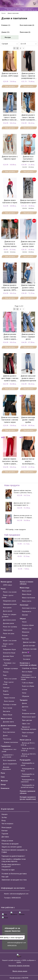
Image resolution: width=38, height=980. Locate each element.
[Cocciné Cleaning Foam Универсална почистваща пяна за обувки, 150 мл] (8, 555)
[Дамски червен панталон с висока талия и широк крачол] (9, 446)
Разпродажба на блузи (27, 770)
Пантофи (25, 639)
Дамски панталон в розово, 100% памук (9, 75)
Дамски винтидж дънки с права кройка (28, 420)
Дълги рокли (7, 611)
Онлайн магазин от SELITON (19, 978)
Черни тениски (9, 698)
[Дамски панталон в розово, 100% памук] (9, 61)
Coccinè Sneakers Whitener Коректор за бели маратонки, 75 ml (23, 540)
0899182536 (16, 898)
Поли (3, 773)
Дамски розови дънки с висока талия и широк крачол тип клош (10, 336)
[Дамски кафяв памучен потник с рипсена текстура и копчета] (8, 494)
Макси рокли (26, 591)
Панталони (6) (25, 32)
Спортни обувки (28, 625)
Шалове (25, 615)
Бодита (5, 691)
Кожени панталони (11, 742)
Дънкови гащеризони (6, 768)
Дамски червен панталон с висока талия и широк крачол (10, 461)
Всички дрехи (6, 582)
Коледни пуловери (11, 668)
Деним (24, 703)
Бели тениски (9, 701)
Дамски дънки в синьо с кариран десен (28, 336)
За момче (26, 659)
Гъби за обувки (27, 683)
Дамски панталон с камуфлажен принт (28, 201)
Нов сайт (5, 877)
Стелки (24, 689)
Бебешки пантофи (30, 649)
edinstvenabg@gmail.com (19, 894)
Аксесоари (24, 605)
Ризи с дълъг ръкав (8, 683)
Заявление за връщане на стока (14, 880)
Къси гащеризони (9, 760)
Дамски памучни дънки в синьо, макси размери (28, 287)
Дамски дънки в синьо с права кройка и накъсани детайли (10, 117)
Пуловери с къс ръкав (9, 664)
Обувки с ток (26, 628)
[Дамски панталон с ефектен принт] (9, 144)
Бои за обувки (27, 671)
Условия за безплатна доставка (14, 873)
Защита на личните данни (12, 847)
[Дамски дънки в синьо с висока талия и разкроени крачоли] (28, 102)
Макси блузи (7, 715)
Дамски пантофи (29, 642)
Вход (3, 820)
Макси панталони (28, 597)
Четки (24, 693)
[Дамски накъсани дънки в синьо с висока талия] (28, 229)
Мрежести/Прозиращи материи (28, 728)
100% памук (7, 585)
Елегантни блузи (9, 653)
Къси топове (7, 708)
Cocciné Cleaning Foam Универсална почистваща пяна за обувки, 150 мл (23, 553)
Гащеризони (6, 746)
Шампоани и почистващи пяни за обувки (28, 677)
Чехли (24, 622)
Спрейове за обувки (29, 668)
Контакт (5, 830)
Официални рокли (10, 604)
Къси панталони (9, 732)
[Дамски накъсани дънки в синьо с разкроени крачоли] (28, 363)
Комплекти (5, 788)
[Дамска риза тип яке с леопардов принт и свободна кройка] (8, 506)
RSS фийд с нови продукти (16, 529)
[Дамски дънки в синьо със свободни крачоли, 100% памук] (9, 273)
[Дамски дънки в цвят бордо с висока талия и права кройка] (9, 363)
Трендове (23, 700)
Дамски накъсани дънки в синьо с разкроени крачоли (28, 378)
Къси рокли (7, 607)
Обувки (23, 618)
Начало (4, 814)
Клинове (6, 729)
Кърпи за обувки (28, 686)
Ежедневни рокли (9, 601)
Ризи (5, 675)
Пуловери (6, 659)
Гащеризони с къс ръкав (9, 750)
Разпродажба (25, 760)
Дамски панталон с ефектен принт (10, 158)
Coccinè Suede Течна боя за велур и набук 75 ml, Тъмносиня (23, 565)
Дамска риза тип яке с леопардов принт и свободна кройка (22, 504)
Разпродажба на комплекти (27, 781)
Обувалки (25, 696)
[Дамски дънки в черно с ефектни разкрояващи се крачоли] (28, 61)
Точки (24, 710)
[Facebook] (3, 902)
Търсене (5, 834)
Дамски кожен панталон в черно (9, 201)
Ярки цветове (27, 720)
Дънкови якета (8, 722)
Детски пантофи (29, 645)
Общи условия (7, 841)
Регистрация (6, 827)
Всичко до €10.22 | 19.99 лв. (28, 755)
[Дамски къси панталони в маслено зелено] (9, 229)
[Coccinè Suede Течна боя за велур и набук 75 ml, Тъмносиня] (8, 567)
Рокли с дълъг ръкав (8, 596)
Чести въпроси (7, 823)
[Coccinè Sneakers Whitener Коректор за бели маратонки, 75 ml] (8, 542)
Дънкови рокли (8, 623)
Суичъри (6, 687)
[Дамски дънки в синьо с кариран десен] (28, 322)
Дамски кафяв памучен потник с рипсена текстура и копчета (24, 492)
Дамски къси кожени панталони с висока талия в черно (9, 420)
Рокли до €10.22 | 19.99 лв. (28, 749)
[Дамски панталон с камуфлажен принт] (28, 188)
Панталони (7, 739)
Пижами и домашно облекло (27, 792)
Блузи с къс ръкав (9, 640)
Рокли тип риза (8, 633)
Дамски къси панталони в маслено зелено (10, 244)
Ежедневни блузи (9, 649)
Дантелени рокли (9, 620)
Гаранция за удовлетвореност (13, 856)
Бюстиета (6, 711)
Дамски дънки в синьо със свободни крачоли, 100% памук (9, 287)
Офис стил (26, 723)
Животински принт (29, 717)
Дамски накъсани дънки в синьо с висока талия (28, 244)
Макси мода (24, 588)
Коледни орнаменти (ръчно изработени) (28, 798)
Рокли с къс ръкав (9, 592)
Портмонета (26, 611)
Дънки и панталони (8, 725)
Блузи (3, 637)
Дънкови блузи (8, 656)
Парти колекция (28, 732)
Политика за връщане (10, 844)
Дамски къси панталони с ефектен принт (28, 159)
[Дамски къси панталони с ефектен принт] (28, 144)
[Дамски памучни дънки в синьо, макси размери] (28, 273)
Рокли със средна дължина (9, 615)
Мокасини (25, 632)
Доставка (5, 837)
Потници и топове (9, 704)
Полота (5, 672)
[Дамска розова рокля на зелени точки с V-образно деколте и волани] (8, 519)
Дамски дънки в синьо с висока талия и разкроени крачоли (28, 117)
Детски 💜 (25, 652)
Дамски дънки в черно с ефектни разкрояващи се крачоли (28, 76)
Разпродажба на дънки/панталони (27, 786)
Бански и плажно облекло (26, 583)
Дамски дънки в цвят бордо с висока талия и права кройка (9, 378)
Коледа (24, 736)
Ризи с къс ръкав (10, 678)
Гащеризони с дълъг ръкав (7, 756)
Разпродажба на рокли (27, 764)
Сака (3, 777)
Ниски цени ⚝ (25, 740)
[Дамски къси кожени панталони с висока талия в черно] (9, 405)
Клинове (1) (5, 25)
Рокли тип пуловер (10, 627)
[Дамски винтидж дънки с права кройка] (28, 405)
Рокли (3, 589)
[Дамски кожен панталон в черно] (9, 188)
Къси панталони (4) (27, 25)
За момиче (27, 656)
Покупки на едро (8, 870)
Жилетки (4, 780)
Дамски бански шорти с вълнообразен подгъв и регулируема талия (28, 461)
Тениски (6, 694)
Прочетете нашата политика (19, 965)
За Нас (4, 817)
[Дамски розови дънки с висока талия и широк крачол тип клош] (9, 322)
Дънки (5, 735)
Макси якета (26, 601)
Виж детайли (10, 86)
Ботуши (25, 635)
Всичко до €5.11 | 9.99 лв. (28, 744)
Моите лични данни (20, 971)
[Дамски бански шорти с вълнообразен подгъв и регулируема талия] (28, 446)
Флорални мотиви (28, 713)
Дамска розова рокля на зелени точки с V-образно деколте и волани (23, 517)
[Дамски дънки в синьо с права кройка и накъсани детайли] (9, 102)
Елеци (3, 784)
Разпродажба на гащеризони (27, 775)
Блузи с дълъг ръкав (8, 645)
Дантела (25, 706)
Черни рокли (7, 630)
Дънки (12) (5, 32)
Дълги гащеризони (10, 764)
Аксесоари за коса (29, 608)
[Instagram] (8, 902)
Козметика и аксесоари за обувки (28, 664)
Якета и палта (6, 718)
